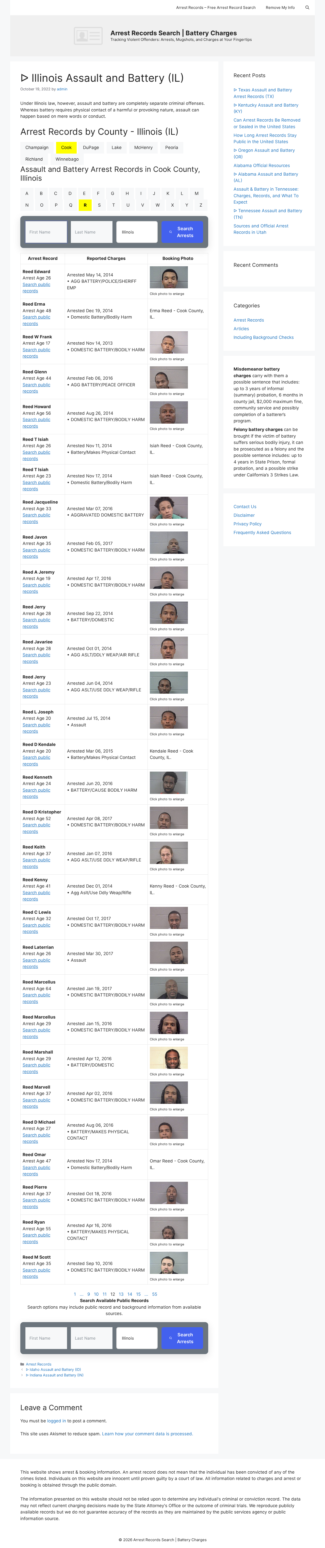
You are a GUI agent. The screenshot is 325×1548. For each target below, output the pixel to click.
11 (105, 1294)
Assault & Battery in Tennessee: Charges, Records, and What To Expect (266, 196)
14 (129, 1294)
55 (154, 1294)
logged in (56, 1420)
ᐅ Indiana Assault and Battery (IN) (55, 1375)
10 (96, 1294)
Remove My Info (280, 7)
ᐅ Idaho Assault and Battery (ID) (53, 1369)
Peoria (171, 147)
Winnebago (67, 159)
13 (121, 1294)
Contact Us (245, 506)
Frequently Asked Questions (262, 532)
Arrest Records (39, 1364)
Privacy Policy (248, 523)
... (82, 1294)
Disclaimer (244, 515)
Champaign (36, 147)
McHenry (143, 147)
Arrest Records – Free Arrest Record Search (216, 7)
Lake (117, 147)
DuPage (91, 147)
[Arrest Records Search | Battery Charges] (89, 35)
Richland (34, 159)
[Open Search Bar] (307, 7)
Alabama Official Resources (262, 165)
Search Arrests (185, 232)
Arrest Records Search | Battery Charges (173, 33)
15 (138, 1294)
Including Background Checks (264, 337)
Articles (241, 328)
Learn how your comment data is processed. (147, 1433)
